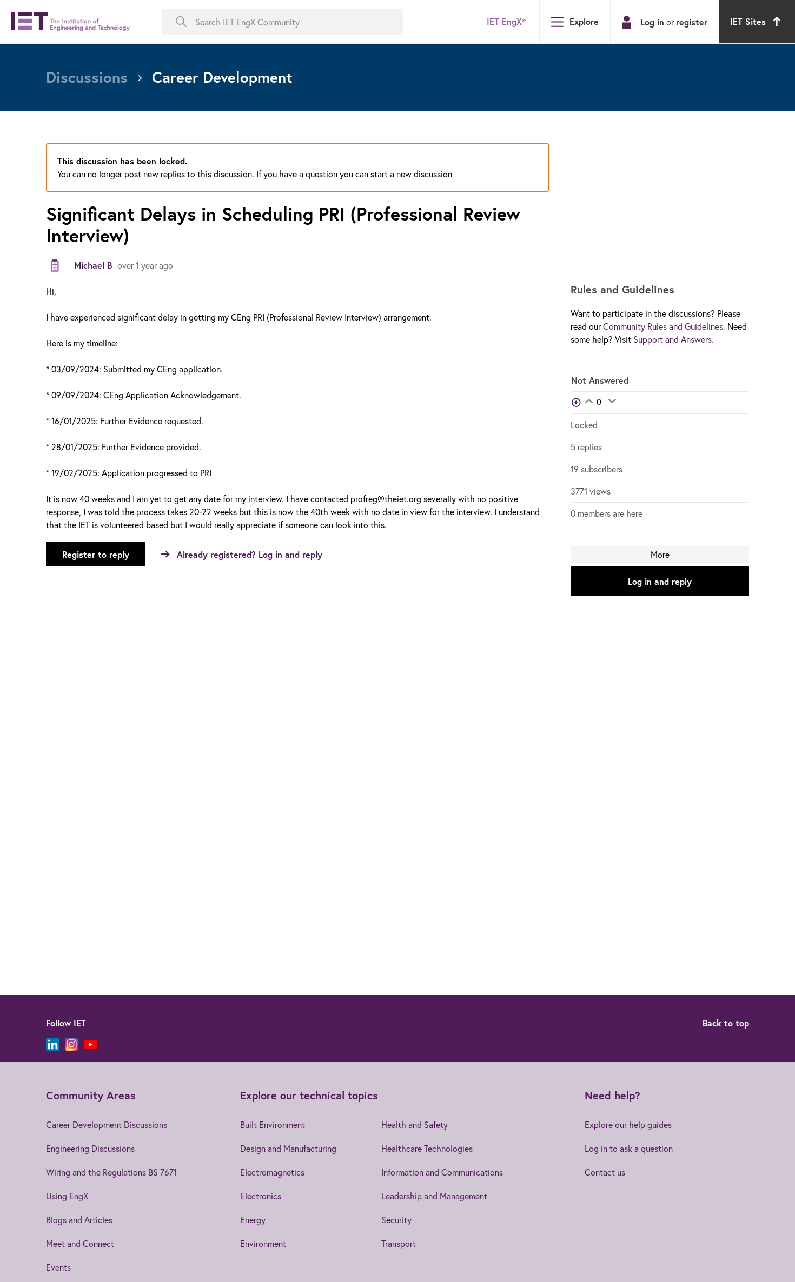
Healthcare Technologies (427, 1148)
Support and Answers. (673, 339)
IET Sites (748, 21)
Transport (398, 1243)
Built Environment (272, 1124)
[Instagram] (71, 1044)
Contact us (605, 1172)
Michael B (93, 265)
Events (58, 1267)
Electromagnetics (272, 1172)
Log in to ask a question (629, 1148)
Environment (263, 1243)
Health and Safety (414, 1124)
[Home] (70, 22)
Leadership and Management (434, 1195)
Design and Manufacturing (288, 1148)
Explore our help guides (628, 1124)
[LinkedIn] (52, 1044)
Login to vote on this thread (588, 402)
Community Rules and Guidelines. (664, 326)
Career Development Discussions (106, 1124)
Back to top (726, 1023)
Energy (253, 1219)
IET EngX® (506, 21)
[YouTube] (90, 1044)
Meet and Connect (80, 1243)
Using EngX (67, 1195)
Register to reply (95, 554)
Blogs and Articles (79, 1219)
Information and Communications (442, 1172)
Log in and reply (660, 581)
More (660, 554)
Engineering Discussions (90, 1148)
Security (396, 1219)
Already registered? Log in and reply (249, 554)
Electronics (260, 1195)
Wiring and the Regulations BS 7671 (111, 1172)
